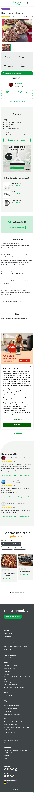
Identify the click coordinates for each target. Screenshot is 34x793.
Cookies (6, 743)
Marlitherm (7, 578)
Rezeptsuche (8, 633)
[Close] (31, 366)
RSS (5, 758)
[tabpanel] (17, 574)
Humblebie (10, 503)
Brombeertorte (24, 572)
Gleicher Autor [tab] (7, 548)
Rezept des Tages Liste (11, 642)
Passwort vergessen (10, 655)
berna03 (19, 83)
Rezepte (6, 674)
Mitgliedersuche (9, 701)
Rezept (6, 630)
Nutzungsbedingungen (11, 708)
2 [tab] (13, 592)
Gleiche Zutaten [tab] (20, 548)
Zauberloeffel (11, 482)
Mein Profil (16, 646)
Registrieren (8, 652)
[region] (17, 396)
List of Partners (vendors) (10, 415)
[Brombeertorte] (25, 560)
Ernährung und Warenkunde (13, 682)
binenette (10, 458)
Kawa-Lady (25, 574)
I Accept (17, 424)
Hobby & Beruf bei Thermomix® (14, 687)
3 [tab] (16, 592)
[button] (2, 3)
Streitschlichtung (9, 732)
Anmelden (7, 649)
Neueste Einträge (9, 658)
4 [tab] (18, 592)
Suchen (6, 692)
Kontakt (6, 755)
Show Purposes (17, 420)
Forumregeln (8, 711)
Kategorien (7, 636)
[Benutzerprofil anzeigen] (11, 84)
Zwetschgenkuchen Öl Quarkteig (9, 574)
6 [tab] (23, 592)
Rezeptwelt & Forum (10, 666)
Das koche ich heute (10, 684)
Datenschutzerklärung (11, 740)
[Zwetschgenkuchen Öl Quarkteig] (8, 561)
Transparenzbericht (10, 725)
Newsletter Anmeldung (13, 617)
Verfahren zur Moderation (12, 714)
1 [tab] (10, 592)
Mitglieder (7, 671)
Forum (6, 662)
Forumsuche (8, 698)
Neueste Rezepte (9, 639)
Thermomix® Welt (9, 668)
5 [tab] (21, 592)
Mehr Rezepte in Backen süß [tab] (11, 544)
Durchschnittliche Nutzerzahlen (14, 722)
